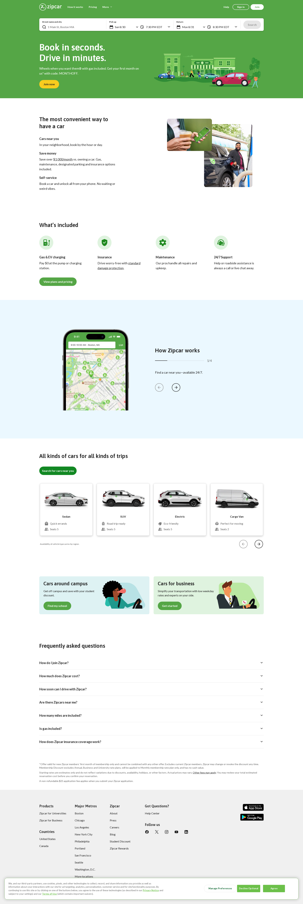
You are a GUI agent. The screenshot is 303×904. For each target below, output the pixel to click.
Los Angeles (82, 827)
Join (257, 6)
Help (226, 6)
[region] (151, 889)
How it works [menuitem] (75, 6)
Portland (80, 848)
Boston (79, 813)
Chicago (80, 820)
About (113, 813)
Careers (114, 827)
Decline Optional (248, 888)
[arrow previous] (159, 387)
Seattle (79, 862)
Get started (169, 605)
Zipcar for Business (50, 820)
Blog (113, 834)
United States (47, 839)
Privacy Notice (151, 890)
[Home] (50, 7)
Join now (49, 84)
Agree (274, 888)
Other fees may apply (204, 772)
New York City (83, 834)
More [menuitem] (105, 6)
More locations (84, 876)
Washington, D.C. (85, 869)
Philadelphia (82, 841)
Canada (43, 846)
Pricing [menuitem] (93, 6)
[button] (111, 27)
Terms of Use (49, 893)
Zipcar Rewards (119, 848)
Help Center (152, 813)
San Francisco (83, 855)
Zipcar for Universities (52, 813)
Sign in (241, 6)
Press (113, 820)
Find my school (57, 605)
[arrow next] (176, 387)
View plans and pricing (57, 281)
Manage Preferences (220, 888)
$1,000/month (63, 159)
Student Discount (120, 841)
